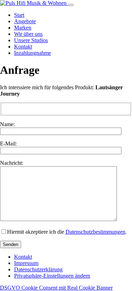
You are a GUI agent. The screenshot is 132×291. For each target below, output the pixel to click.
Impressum (26, 263)
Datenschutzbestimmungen (95, 232)
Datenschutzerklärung (38, 269)
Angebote (25, 21)
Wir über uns (28, 34)
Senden (10, 244)
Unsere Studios (31, 40)
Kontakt (23, 47)
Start (19, 15)
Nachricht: (11, 163)
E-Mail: (8, 144)
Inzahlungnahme (32, 53)
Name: (7, 124)
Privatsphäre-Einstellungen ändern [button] (52, 276)
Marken (22, 28)
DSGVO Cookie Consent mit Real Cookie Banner (56, 288)
